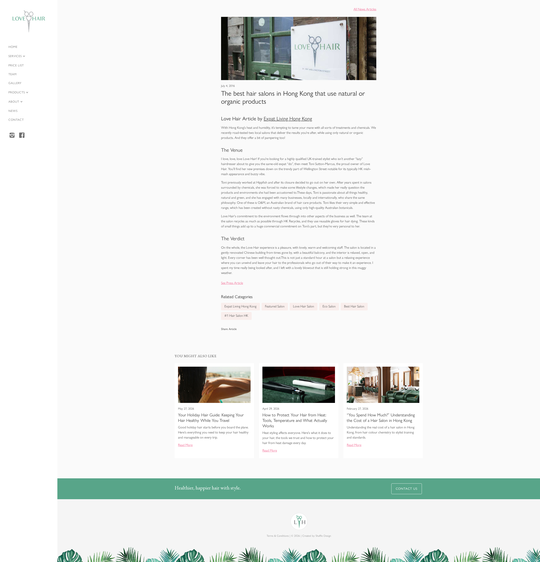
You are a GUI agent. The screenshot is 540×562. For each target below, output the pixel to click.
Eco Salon (329, 306)
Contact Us (406, 489)
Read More (185, 445)
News (13, 111)
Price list (16, 65)
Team (12, 74)
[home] (28, 21)
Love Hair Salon (303, 306)
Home (13, 47)
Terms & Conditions (278, 535)
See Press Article (232, 283)
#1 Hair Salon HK (236, 316)
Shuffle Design (323, 535)
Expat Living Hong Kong (288, 118)
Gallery (15, 83)
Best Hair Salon (354, 306)
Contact (16, 120)
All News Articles (365, 9)
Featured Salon (275, 306)
